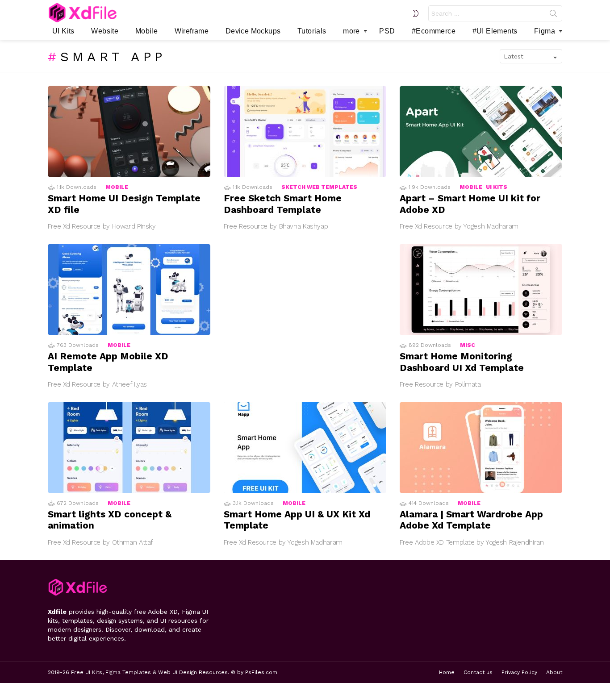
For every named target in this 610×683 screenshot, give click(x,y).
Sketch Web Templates (319, 187)
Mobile (146, 31)
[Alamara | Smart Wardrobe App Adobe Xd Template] (481, 447)
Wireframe (192, 31)
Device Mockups (253, 31)
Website (104, 31)
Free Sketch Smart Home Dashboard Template (283, 203)
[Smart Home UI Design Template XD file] (129, 131)
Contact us (478, 672)
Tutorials (311, 31)
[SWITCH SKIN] (415, 13)
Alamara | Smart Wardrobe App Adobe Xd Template (471, 519)
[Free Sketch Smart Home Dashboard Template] (305, 131)
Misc (467, 345)
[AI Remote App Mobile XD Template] (129, 289)
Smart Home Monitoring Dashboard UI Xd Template (462, 361)
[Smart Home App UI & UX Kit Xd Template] (305, 447)
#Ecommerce (433, 31)
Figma (544, 31)
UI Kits (63, 31)
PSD (387, 31)
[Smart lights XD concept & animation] (129, 447)
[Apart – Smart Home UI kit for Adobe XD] (481, 131)
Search (553, 15)
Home (447, 672)
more (351, 31)
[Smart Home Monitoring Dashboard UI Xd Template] (481, 289)
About (554, 672)
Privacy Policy (519, 672)
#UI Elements (495, 31)
